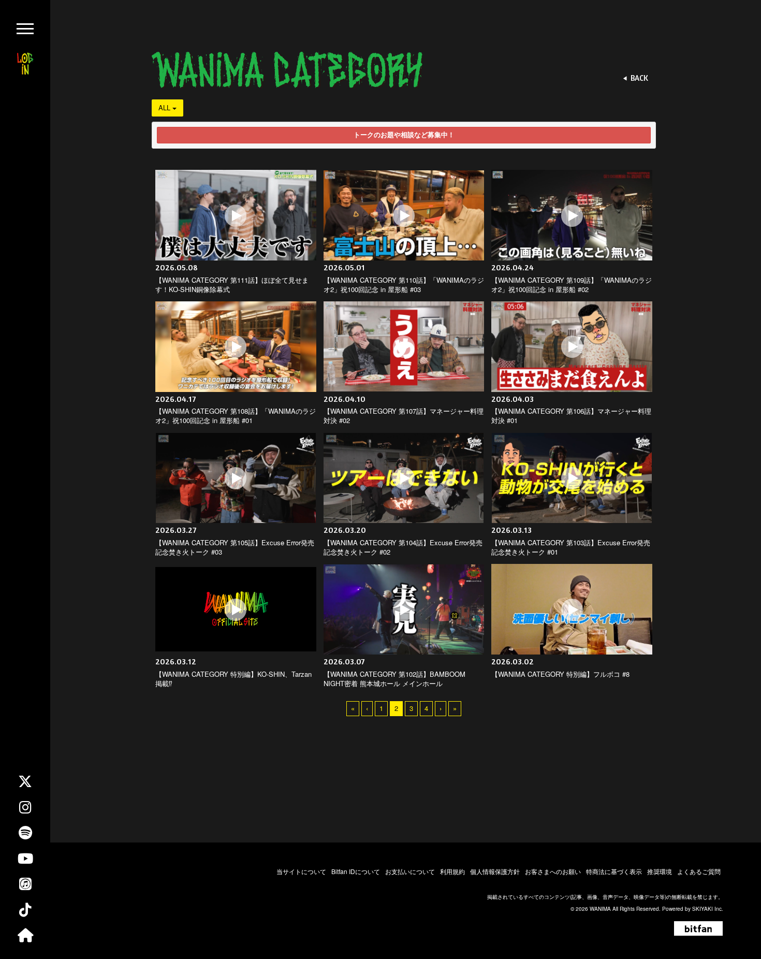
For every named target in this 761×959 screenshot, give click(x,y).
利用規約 (452, 871)
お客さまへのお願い (553, 871)
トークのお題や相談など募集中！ (404, 135)
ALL (165, 107)
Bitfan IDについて (355, 871)
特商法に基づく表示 (614, 871)
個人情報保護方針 (495, 871)
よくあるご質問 (699, 871)
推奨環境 (659, 871)
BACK (639, 78)
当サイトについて (301, 871)
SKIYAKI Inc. (707, 908)
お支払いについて (410, 871)
